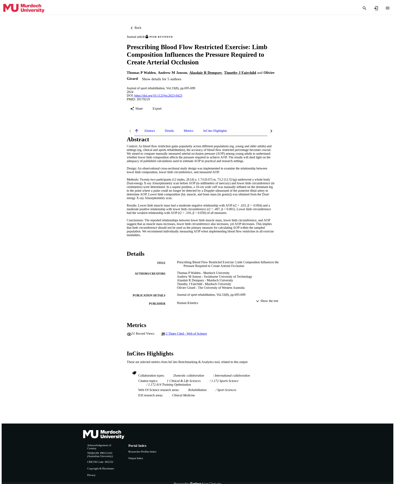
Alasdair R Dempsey (205, 73)
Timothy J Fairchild (240, 73)
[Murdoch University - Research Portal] (23, 8)
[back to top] (136, 130)
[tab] (149, 131)
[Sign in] (376, 8)
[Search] (364, 8)
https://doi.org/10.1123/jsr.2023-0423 (158, 95)
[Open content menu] (387, 8)
